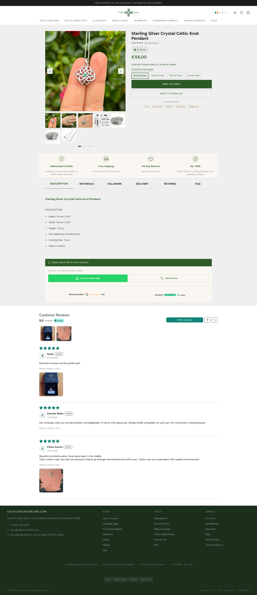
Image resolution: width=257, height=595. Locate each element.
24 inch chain (193, 75)
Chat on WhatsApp (90, 278)
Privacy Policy (213, 539)
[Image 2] (82, 146)
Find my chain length (143, 69)
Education (211, 529)
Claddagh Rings (111, 523)
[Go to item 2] (64, 333)
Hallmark (115, 183)
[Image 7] (92, 146)
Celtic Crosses (49, 20)
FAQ (198, 183)
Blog (208, 534)
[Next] (121, 71)
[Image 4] (86, 146)
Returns (170, 183)
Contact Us (160, 539)
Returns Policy (161, 523)
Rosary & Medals (194, 20)
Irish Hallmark (212, 523)
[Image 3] (84, 146)
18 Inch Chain (140, 75)
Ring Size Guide (162, 529)
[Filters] (207, 320)
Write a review (185, 320)
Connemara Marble (165, 20)
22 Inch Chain (176, 75)
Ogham (106, 544)
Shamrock (140, 20)
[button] (51, 384)
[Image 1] (79, 146)
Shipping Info (160, 518)
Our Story (211, 518)
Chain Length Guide (164, 534)
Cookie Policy (243, 590)
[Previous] (50, 71)
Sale (214, 20)
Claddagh (99, 20)
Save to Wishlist (171, 93)
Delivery (142, 183)
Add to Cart (172, 84)
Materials (87, 183)
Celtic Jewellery (76, 20)
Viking (106, 539)
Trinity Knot (120, 20)
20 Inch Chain (158, 75)
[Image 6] (90, 146)
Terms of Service (214, 544)
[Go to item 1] (47, 333)
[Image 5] (88, 146)
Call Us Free (171, 278)
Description (59, 183)
